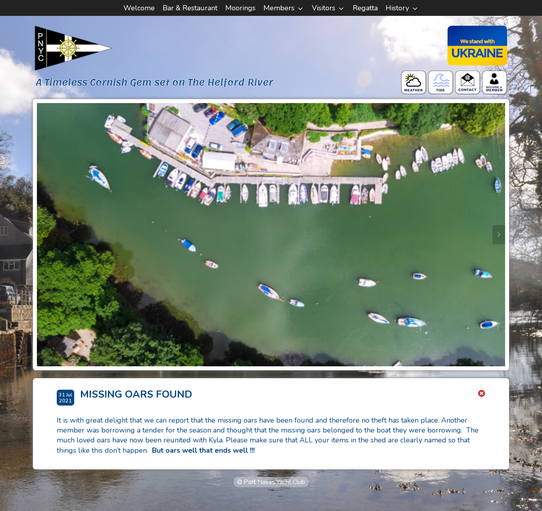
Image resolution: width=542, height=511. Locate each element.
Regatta (365, 8)
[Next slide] (498, 234)
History (397, 8)
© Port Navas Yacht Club (271, 482)
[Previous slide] (43, 234)
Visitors (323, 8)
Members (278, 8)
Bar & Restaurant (190, 8)
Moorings (240, 8)
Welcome (139, 8)
